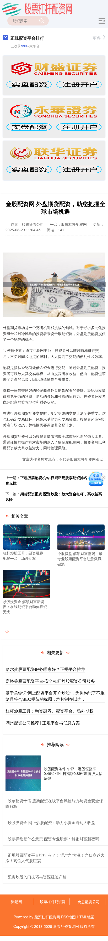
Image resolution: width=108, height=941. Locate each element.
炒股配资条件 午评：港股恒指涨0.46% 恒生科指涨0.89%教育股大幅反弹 (73, 773)
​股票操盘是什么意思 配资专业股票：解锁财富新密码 (53, 838)
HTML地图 (85, 916)
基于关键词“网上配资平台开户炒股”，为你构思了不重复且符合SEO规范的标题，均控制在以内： (55, 696)
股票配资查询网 (66, 926)
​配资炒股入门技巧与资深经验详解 (37, 877)
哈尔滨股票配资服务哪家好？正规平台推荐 (45, 669)
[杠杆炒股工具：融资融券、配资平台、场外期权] (26, 536)
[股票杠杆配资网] (37, 8)
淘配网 (16, 901)
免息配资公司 (89, 901)
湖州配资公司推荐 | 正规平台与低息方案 (43, 723)
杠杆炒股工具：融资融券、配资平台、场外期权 (50, 711)
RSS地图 (68, 916)
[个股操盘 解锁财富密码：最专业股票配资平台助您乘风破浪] (81, 536)
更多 (97, 38)
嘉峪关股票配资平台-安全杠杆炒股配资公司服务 (50, 681)
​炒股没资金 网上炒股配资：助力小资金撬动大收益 (51, 822)
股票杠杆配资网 (53, 901)
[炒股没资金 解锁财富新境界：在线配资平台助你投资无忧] (26, 583)
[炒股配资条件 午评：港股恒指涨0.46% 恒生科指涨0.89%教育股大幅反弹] (23, 773)
